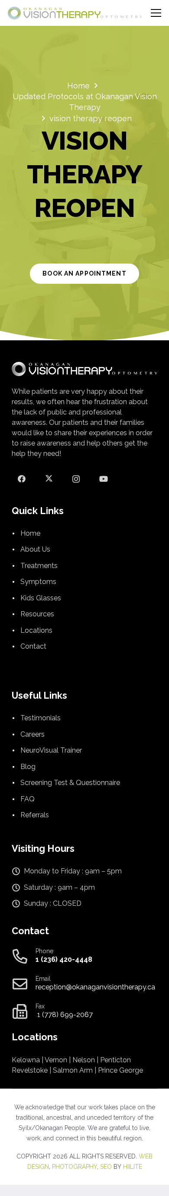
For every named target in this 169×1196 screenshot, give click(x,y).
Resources (37, 614)
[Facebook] (21, 479)
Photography (74, 1166)
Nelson (83, 1060)
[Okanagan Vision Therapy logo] (75, 12)
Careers (32, 734)
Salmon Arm (73, 1070)
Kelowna (26, 1060)
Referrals (34, 815)
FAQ (27, 799)
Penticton (115, 1060)
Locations (36, 630)
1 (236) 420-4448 (64, 959)
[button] (156, 13)
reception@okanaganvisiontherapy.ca (95, 987)
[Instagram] (76, 479)
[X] (48, 479)
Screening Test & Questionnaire (70, 782)
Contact (33, 646)
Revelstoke (30, 1070)
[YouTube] (103, 479)
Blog (28, 767)
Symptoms (38, 582)
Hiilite (132, 1166)
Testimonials (40, 718)
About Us (35, 549)
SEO (106, 1166)
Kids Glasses (40, 598)
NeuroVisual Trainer (51, 750)
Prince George (120, 1070)
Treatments (39, 566)
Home (30, 533)
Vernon (56, 1060)
